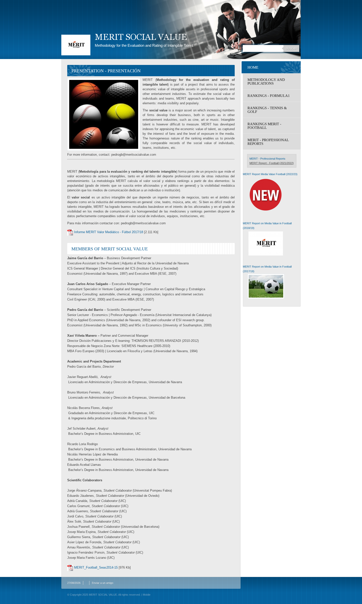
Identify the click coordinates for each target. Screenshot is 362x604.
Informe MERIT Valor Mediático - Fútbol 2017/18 (108, 232)
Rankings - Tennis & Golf (267, 110)
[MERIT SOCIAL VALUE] (75, 45)
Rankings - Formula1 (268, 96)
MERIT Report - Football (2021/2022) (271, 163)
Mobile (146, 594)
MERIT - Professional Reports (268, 142)
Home (252, 67)
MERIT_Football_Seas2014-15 (96, 567)
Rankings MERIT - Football (264, 126)
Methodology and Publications (266, 81)
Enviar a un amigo (102, 582)
